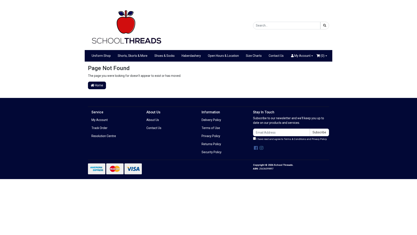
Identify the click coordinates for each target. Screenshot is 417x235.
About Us (152, 120)
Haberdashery (191, 55)
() (322, 55)
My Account (99, 120)
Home (98, 85)
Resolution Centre (103, 136)
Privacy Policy (211, 136)
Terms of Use (211, 128)
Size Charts (254, 55)
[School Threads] (126, 25)
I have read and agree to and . (291, 139)
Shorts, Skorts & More (132, 55)
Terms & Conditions (295, 139)
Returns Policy (211, 144)
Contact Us (276, 55)
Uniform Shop (101, 55)
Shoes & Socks (164, 55)
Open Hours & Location (223, 55)
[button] (302, 56)
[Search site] (324, 25)
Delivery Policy (211, 120)
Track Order (99, 128)
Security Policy (212, 152)
